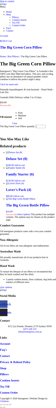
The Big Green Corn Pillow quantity (17, 126)
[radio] (22, 113)
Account (4, 36)
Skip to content (7, 1)
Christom (4, 401)
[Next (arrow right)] (4, 407)
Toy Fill (15, 22)
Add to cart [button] (19, 165)
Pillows (15, 17)
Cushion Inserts (19, 20)
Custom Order (18, 25)
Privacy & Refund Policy (15, 362)
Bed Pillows (13, 56)
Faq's (3, 349)
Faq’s (8, 28)
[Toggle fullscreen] (4, 404)
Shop (8, 14)
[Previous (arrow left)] (1, 407)
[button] (28, 6)
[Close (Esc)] (10, 404)
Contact (9, 30)
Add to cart (13, 131)
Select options (23, 214)
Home (9, 12)
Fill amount (6, 117)
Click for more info (9, 84)
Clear (14, 123)
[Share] (7, 404)
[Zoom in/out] (1, 404)
